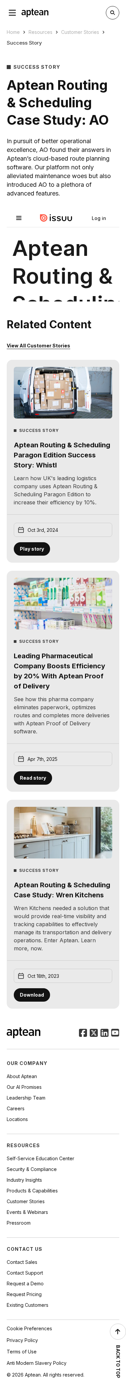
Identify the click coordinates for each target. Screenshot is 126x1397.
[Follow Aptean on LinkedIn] (104, 1033)
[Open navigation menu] (12, 12)
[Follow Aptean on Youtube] (115, 1033)
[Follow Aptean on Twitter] (94, 1033)
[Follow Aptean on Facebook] (83, 1033)
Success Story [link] (24, 43)
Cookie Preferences (29, 1328)
